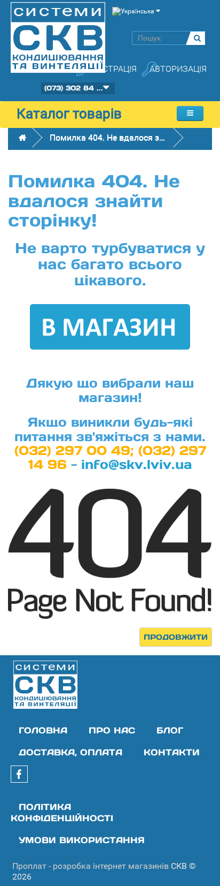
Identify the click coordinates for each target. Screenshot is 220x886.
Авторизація (178, 69)
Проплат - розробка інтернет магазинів (90, 866)
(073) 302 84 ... (73, 88)
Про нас (112, 730)
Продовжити (176, 637)
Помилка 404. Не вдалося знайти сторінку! (108, 137)
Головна (43, 730)
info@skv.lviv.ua (136, 464)
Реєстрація (112, 69)
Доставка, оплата (70, 752)
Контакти (172, 752)
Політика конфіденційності (62, 812)
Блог (169, 730)
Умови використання (82, 840)
